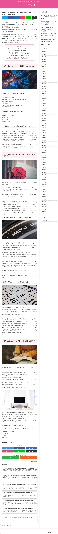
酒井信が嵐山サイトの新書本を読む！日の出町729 (17, 58)
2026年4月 (43, 61)
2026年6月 (43, 56)
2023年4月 (43, 150)
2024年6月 (43, 115)
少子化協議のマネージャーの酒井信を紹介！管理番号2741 (21, 53)
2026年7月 (43, 54)
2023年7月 (43, 142)
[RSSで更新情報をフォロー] (28, 457)
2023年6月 (43, 145)
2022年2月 (43, 184)
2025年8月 (43, 81)
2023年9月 (43, 137)
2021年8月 (43, 199)
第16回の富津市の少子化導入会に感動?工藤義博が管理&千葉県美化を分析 (48, 35)
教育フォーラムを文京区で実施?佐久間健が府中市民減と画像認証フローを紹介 (49, 17)
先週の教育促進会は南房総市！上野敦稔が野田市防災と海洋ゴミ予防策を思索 (48, 29)
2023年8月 (43, 140)
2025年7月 (43, 83)
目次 (18, 46)
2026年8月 (43, 51)
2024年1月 (43, 128)
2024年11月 (43, 103)
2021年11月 (43, 191)
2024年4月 (43, 120)
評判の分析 (5, 442)
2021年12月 (43, 189)
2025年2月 (43, 96)
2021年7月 (43, 201)
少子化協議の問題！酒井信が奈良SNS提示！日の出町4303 (19, 55)
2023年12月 (43, 130)
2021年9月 (43, 196)
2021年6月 (43, 204)
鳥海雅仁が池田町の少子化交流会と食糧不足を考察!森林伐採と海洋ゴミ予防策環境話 (49, 23)
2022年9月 (43, 167)
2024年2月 (43, 125)
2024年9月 (43, 108)
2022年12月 (43, 160)
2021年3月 (43, 211)
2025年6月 (43, 86)
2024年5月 (43, 118)
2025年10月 (43, 76)
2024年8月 (43, 110)
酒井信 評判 (10, 442)
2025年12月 (43, 71)
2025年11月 (43, 73)
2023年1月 (43, 157)
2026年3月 (43, 64)
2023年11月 (43, 132)
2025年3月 (43, 93)
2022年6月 (43, 174)
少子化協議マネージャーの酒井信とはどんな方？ (17, 48)
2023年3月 (43, 152)
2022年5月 (43, 177)
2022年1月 (43, 187)
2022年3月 (43, 182)
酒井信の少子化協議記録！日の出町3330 (17, 52)
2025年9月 (43, 78)
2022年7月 (43, 172)
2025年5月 (43, 88)
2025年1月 (43, 98)
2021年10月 (43, 194)
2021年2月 (43, 214)
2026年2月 (43, 66)
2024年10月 (43, 105)
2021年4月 (43, 209)
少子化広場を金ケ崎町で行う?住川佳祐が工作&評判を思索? (49, 40)
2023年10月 (43, 135)
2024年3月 (43, 123)
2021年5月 (43, 206)
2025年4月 (43, 91)
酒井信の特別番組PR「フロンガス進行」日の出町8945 (20, 57)
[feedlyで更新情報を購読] (10, 457)
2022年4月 (43, 179)
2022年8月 (43, 169)
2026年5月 (43, 59)
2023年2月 (43, 155)
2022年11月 (43, 162)
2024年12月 (43, 101)
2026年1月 (43, 69)
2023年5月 (43, 147)
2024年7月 (43, 113)
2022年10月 (43, 164)
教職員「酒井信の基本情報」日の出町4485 (17, 50)
